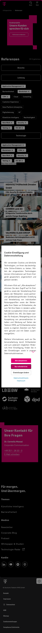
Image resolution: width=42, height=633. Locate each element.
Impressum (21, 381)
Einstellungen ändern (21, 373)
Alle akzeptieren (21, 361)
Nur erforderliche (21, 367)
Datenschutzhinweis (21, 378)
